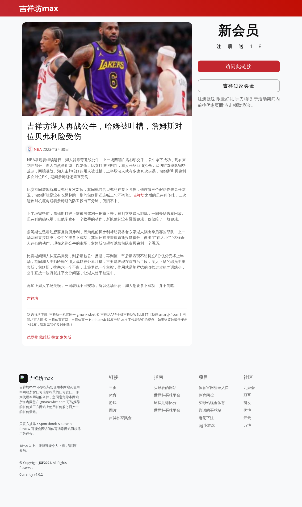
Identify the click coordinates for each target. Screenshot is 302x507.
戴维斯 (44, 337)
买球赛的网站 (165, 387)
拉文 (55, 337)
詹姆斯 (65, 337)
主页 (113, 387)
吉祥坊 (139, 195)
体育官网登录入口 (214, 387)
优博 (247, 410)
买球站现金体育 (212, 402)
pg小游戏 (207, 425)
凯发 (247, 402)
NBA (38, 149)
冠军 (247, 395)
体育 (113, 395)
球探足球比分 (165, 402)
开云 (247, 417)
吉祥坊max (38, 8)
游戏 (113, 402)
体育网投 (206, 395)
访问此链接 (239, 66)
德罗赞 (32, 337)
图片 (113, 410)
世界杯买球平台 (167, 395)
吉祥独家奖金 (239, 85)
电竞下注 (206, 417)
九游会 (249, 387)
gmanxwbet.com (53, 402)
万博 (247, 425)
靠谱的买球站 (210, 410)
